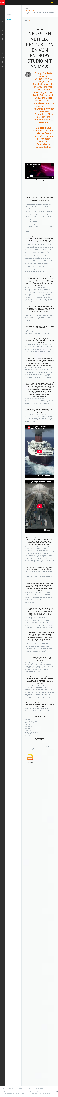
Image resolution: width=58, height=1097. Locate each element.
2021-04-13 (32, 22)
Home (25, 10)
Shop (8, 8)
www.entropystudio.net (30, 742)
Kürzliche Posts (32, 10)
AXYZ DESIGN (32, 20)
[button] (8, 2)
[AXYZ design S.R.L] (3, 3)
